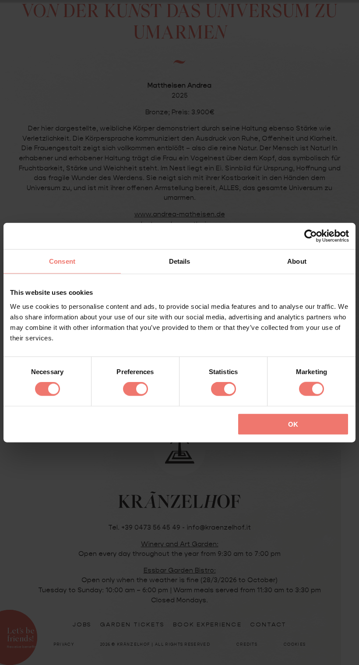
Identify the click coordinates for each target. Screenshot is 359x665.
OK (293, 424)
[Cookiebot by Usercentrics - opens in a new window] (310, 236)
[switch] (135, 389)
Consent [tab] (62, 261)
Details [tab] (179, 261)
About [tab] (296, 261)
